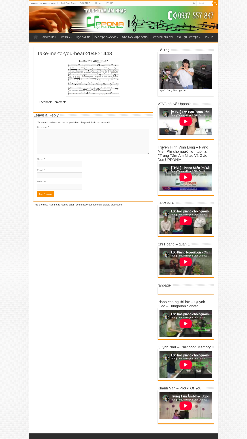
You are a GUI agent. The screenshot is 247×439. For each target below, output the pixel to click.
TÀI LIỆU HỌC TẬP (187, 37)
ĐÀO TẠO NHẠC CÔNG (135, 37)
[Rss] (193, 3)
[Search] (215, 3)
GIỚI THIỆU (85, 3)
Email (41, 170)
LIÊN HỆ (109, 3)
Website (41, 181)
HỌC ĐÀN (64, 37)
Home (98, 3)
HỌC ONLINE (83, 37)
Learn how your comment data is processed (99, 204)
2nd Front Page (68, 3)
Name (41, 159)
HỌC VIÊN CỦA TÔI (162, 37)
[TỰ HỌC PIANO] (123, 19)
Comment (43, 127)
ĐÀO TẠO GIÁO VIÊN (106, 37)
